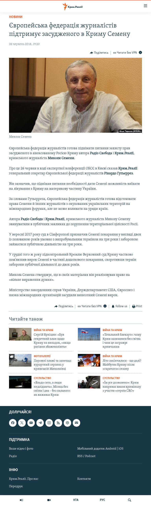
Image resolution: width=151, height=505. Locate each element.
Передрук (16, 486)
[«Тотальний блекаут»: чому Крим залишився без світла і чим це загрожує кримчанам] (89, 334)
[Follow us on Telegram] (40, 423)
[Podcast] (67, 423)
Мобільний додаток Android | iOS (100, 448)
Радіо (13, 456)
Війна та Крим (43, 330)
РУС (102, 500)
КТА (75, 500)
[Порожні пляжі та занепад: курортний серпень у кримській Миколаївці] (20, 360)
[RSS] (58, 423)
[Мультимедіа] (49, 500)
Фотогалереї (42, 356)
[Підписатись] (76, 423)
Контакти (84, 479)
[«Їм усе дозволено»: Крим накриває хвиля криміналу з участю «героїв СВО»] (89, 382)
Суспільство (42, 378)
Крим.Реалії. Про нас (23, 479)
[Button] (99, 52)
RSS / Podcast (86, 456)
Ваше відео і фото (21, 448)
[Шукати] (129, 500)
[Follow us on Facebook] (13, 423)
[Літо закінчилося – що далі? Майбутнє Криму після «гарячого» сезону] (89, 360)
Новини (15, 17)
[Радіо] (21, 500)
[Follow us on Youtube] (31, 423)
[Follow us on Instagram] (49, 423)
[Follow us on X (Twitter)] (22, 423)
